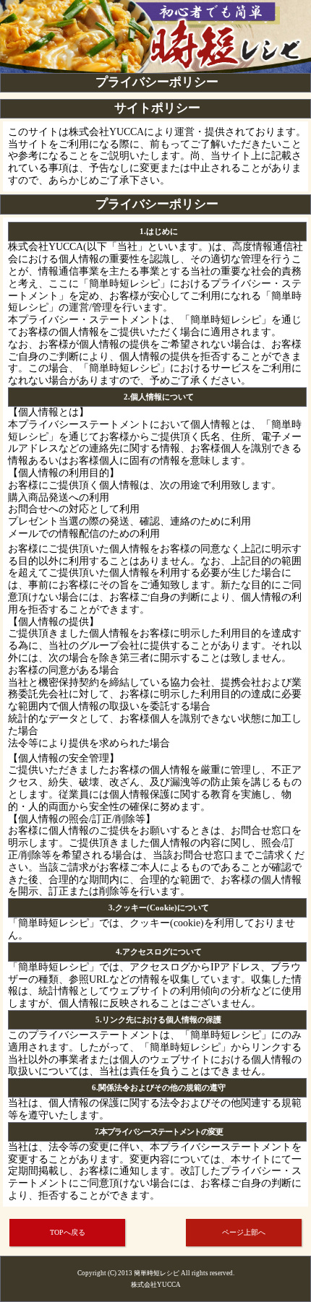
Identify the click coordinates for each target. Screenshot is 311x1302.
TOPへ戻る (67, 1232)
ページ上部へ (243, 1232)
